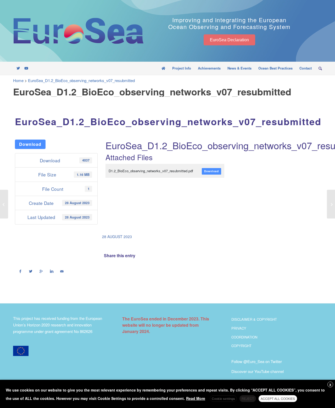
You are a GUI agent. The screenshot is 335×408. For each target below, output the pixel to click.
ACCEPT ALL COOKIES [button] (278, 398)
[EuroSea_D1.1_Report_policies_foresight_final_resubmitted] (4, 204)
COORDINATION (244, 337)
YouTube (261, 371)
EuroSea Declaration (229, 39)
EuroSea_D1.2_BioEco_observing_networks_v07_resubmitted (168, 121)
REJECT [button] (248, 398)
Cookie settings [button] (223, 398)
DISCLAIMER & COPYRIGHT (254, 319)
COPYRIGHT (241, 345)
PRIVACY (238, 328)
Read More (195, 398)
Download (30, 144)
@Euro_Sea (253, 361)
